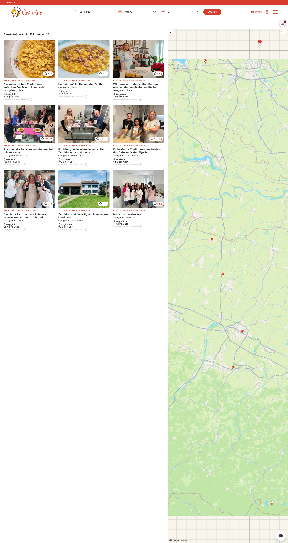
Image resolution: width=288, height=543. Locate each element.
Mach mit (256, 12)
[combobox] (96, 11)
